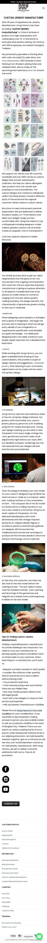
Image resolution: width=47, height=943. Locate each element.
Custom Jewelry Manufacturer (14, 877)
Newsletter (6, 902)
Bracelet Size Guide (10, 869)
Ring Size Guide (8, 864)
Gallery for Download (10, 848)
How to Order (7, 831)
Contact (5, 844)
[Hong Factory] (23, 8)
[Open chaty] (39, 936)
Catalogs (5, 906)
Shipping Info (7, 835)
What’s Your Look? (9, 927)
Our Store (6, 893)
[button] (43, 8)
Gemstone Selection (10, 860)
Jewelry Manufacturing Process (14, 881)
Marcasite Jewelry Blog (11, 923)
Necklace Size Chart (10, 873)
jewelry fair (30, 70)
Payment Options (9, 839)
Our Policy (6, 898)
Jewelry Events (8, 910)
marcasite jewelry (11, 60)
